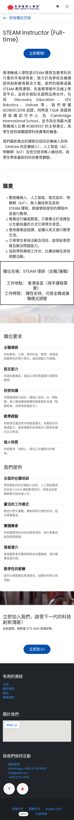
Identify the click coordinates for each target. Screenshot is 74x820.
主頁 (6, 685)
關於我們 (8, 689)
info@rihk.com (18, 773)
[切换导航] (67, 6)
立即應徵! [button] (37, 53)
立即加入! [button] (37, 649)
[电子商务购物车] (57, 6)
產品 (6, 693)
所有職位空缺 (19, 18)
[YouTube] (22, 788)
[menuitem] (17, 809)
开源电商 (41, 814)
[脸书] (9, 788)
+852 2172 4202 (18, 777)
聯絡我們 (8, 697)
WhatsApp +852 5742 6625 (27, 768)
